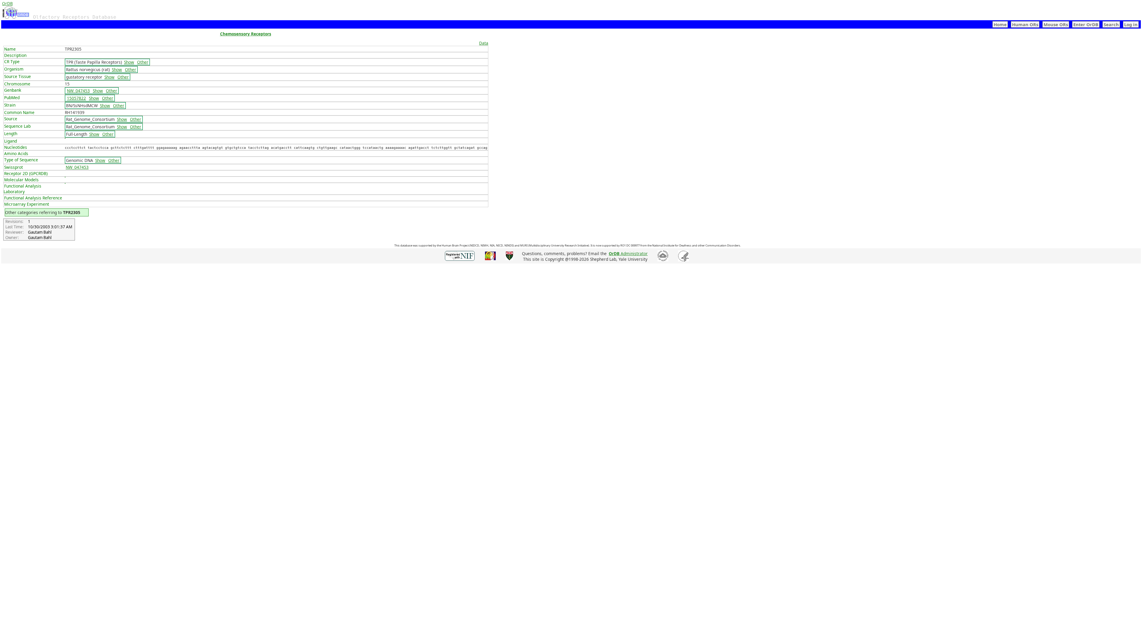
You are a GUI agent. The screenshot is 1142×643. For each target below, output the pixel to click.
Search (1111, 24)
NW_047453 (78, 90)
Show (129, 62)
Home (1000, 24)
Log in (1131, 24)
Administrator (628, 253)
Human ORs (1025, 24)
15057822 (76, 98)
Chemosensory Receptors (245, 34)
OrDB (7, 3)
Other (142, 62)
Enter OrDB (1085, 24)
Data (483, 43)
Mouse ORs (1056, 24)
